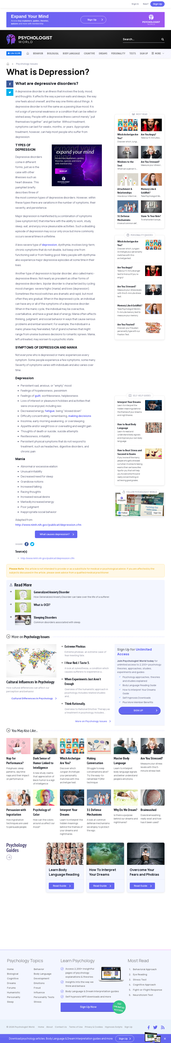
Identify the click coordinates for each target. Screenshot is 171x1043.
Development (41, 978)
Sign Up (157, 4)
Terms (76, 1026)
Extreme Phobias (75, 646)
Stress (37, 1001)
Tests (132, 53)
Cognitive (89, 53)
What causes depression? (55, 534)
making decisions (79, 416)
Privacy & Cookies (94, 1026)
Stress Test (139, 979)
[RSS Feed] (163, 1026)
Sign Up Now (102, 1007)
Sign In (135, 4)
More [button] (157, 53)
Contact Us (61, 1026)
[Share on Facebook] (8, 85)
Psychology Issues (27, 63)
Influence (39, 992)
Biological (53, 53)
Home (10, 969)
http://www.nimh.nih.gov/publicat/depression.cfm (48, 525)
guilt (38, 396)
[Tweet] (8, 93)
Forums (11, 987)
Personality (118, 53)
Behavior (38, 53)
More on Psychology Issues (91, 721)
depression (49, 245)
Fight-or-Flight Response (147, 989)
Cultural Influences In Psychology (30, 681)
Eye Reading (140, 974)
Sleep (10, 1001)
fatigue (50, 411)
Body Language (71, 53)
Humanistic (13, 992)
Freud (37, 987)
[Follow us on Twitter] (155, 1027)
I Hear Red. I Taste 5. (77, 663)
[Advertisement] (140, 87)
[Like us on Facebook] (148, 1026)
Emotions (39, 983)
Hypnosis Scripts (113, 1026)
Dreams (103, 53)
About (49, 1026)
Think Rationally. (75, 703)
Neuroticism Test (143, 994)
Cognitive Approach (144, 984)
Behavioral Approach (145, 969)
